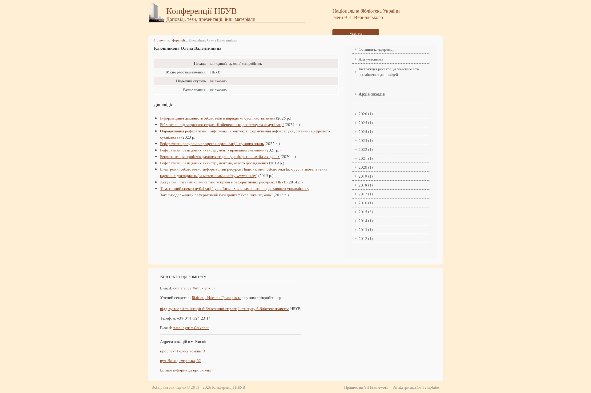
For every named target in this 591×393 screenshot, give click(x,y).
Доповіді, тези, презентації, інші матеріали (210, 19)
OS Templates (428, 387)
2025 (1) (366, 122)
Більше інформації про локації (186, 370)
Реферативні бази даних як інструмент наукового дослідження (214, 163)
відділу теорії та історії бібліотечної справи (198, 308)
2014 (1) (366, 220)
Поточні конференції (169, 40)
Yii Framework (376, 387)
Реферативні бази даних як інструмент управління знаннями (212, 150)
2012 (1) (366, 238)
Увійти (355, 34)
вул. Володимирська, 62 (180, 360)
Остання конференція (377, 49)
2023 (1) (366, 140)
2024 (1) (366, 131)
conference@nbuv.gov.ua (194, 288)
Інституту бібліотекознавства (263, 308)
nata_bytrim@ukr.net (191, 327)
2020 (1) (366, 167)
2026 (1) (366, 113)
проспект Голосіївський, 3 (182, 351)
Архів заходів (372, 94)
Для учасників (371, 59)
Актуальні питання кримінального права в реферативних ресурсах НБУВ (223, 182)
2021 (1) (366, 158)
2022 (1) (366, 149)
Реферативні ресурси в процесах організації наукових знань (212, 143)
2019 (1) (366, 176)
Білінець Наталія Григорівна (216, 297)
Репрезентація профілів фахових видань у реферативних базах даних (220, 156)
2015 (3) (366, 211)
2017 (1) (366, 194)
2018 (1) (366, 185)
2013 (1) (366, 229)
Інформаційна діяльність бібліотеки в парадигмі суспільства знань (217, 118)
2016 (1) (366, 203)
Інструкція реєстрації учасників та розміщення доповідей (389, 71)
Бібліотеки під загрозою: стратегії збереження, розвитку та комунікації (222, 124)
